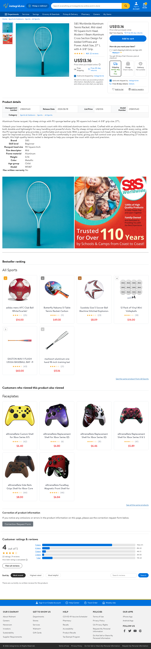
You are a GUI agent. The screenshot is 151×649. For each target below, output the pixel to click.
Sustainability (8, 632)
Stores (35, 620)
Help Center (74, 602)
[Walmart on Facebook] (124, 631)
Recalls (66, 624)
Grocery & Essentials (50, 14)
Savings (36, 14)
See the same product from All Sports (132, 378)
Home (4, 19)
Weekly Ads (111, 602)
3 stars (38, 551)
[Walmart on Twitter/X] (129, 631)
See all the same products (137, 504)
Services (25, 14)
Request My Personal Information (101, 630)
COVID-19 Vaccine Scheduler (75, 616)
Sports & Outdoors (16, 19)
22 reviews (94, 53)
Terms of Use (98, 616)
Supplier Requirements (12, 636)
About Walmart (9, 616)
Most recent (18, 575)
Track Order (93, 602)
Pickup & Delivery (70, 14)
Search (143, 575)
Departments (13, 14)
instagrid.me (99, 75)
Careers (96, 14)
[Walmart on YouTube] (135, 631)
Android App (128, 620)
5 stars (38, 545)
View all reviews (12, 565)
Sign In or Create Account (50, 602)
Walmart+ (37, 628)
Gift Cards (37, 632)
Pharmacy (85, 14)
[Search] (126, 6)
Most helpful (53, 575)
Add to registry (137, 89)
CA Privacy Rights (100, 624)
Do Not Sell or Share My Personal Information (103, 636)
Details (131, 84)
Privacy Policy (99, 620)
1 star (39, 558)
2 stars (38, 555)
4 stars (38, 548)
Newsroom (7, 624)
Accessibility (68, 628)
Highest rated (35, 575)
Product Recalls (69, 632)
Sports (27, 19)
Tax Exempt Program (71, 636)
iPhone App (127, 616)
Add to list (119, 89)
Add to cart (128, 38)
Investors (6, 628)
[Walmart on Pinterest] (140, 631)
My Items (107, 14)
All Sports (36, 19)
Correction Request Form (18, 524)
